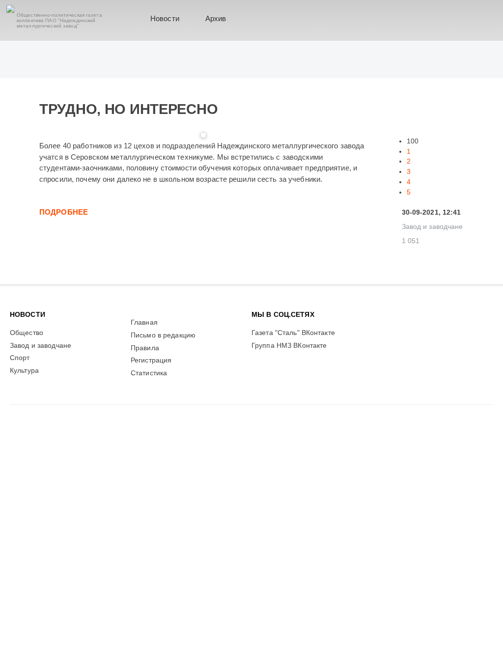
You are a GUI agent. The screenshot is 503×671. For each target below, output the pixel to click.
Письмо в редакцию (163, 335)
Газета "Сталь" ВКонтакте (293, 332)
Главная (144, 322)
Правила (145, 348)
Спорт (20, 358)
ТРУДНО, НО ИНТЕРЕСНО (128, 109)
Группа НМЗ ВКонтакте (289, 345)
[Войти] (479, 18)
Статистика (149, 373)
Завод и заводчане (432, 226)
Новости (164, 18)
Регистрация (151, 360)
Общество (26, 332)
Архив (215, 18)
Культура (24, 370)
